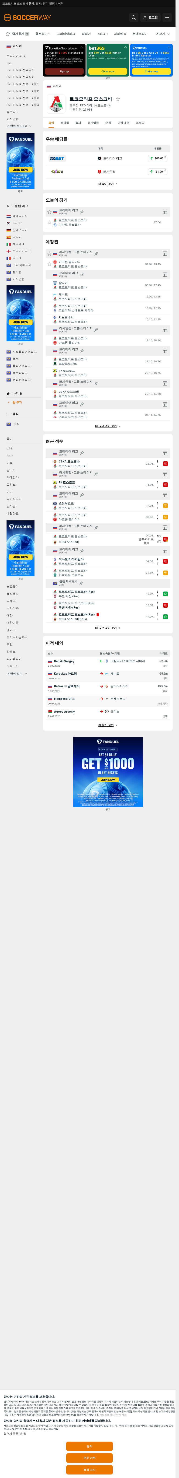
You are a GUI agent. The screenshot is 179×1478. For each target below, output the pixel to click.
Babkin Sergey (64, 661)
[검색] (133, 17)
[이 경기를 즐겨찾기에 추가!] (49, 222)
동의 (89, 1446)
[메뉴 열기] (167, 17)
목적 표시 (89, 1469)
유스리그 (13, 112)
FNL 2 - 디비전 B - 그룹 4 (23, 105)
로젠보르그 (118, 699)
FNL (9, 63)
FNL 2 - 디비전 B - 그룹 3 (23, 98)
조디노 (115, 711)
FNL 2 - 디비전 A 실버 (21, 77)
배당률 (65, 122)
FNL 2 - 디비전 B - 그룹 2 (23, 91)
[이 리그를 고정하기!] (82, 212)
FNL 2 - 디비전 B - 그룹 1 (23, 84)
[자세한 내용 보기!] (108, 222)
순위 (108, 122)
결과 (78, 122)
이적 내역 (123, 122)
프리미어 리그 (16, 56)
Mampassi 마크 (64, 699)
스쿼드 (140, 122)
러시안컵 (13, 119)
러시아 (57, 86)
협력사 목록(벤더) (15, 1433)
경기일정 (93, 122)
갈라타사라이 (119, 686)
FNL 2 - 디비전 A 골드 (21, 70)
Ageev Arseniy (64, 712)
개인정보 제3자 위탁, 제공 (113, 1414)
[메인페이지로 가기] (36, 17)
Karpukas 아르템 (65, 674)
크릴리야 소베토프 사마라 (127, 661)
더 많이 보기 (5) (17, 125)
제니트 (115, 674)
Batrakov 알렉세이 (67, 686)
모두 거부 (89, 1458)
